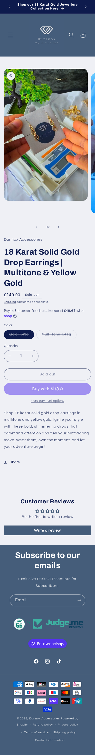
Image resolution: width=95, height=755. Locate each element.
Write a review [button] (47, 530)
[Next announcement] (85, 6)
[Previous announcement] (9, 6)
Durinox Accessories (45, 718)
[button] (10, 35)
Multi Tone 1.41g (59, 335)
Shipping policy (64, 732)
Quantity (11, 346)
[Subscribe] (79, 600)
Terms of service (36, 732)
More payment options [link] (47, 400)
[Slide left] (36, 227)
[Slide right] (58, 227)
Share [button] (15, 462)
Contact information (50, 740)
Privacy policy (68, 724)
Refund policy (43, 724)
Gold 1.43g (21, 335)
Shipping (10, 302)
